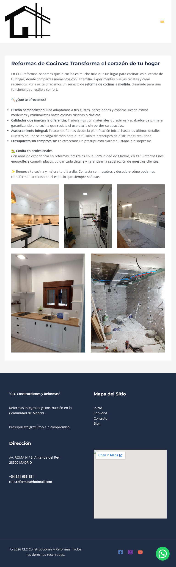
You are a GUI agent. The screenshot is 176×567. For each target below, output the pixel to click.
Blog (97, 423)
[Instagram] (130, 552)
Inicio (98, 408)
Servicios (100, 413)
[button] (163, 554)
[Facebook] (120, 552)
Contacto (100, 418)
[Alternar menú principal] (162, 21)
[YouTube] (140, 552)
